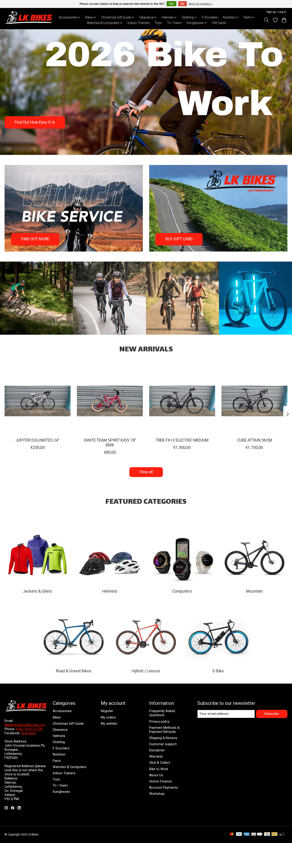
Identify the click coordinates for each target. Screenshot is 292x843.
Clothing (59, 742)
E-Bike (218, 671)
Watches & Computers (69, 767)
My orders (108, 717)
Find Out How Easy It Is (35, 122)
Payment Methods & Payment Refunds (164, 730)
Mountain (254, 591)
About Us (156, 775)
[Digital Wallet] (256, 834)
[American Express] (247, 834)
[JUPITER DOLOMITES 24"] (37, 401)
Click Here (28, 733)
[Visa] (239, 834)
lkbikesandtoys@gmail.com (25, 725)
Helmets (109, 591)
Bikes (57, 717)
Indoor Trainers (139, 23)
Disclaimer (157, 750)
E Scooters (210, 17)
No (182, 3)
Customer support (163, 744)
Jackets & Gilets (37, 591)
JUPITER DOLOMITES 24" (38, 440)
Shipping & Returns (163, 738)
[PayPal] (274, 834)
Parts (57, 761)
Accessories (62, 711)
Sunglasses (61, 792)
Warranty (156, 756)
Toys (158, 23)
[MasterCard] (232, 834)
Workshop (156, 794)
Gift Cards (219, 23)
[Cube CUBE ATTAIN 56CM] (254, 401)
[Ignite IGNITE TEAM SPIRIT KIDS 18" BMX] (110, 401)
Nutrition (59, 754)
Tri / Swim (174, 23)
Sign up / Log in (276, 11)
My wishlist (109, 723)
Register (107, 711)
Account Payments (163, 787)
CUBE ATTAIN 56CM (254, 440)
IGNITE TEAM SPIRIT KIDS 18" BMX (110, 442)
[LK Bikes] (28, 17)
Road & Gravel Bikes (73, 671)
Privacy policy (159, 721)
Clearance (60, 730)
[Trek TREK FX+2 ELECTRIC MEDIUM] (182, 401)
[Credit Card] (267, 834)
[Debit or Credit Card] (282, 834)
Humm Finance (160, 781)
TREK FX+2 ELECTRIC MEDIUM (182, 440)
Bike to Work (158, 769)
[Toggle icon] (266, 20)
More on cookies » (200, 3)
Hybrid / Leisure (146, 671)
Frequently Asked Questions (162, 713)
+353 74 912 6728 (29, 729)
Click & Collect (159, 763)
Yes (171, 3)
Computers (182, 591)
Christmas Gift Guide (68, 723)
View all (146, 472)
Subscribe (271, 714)
